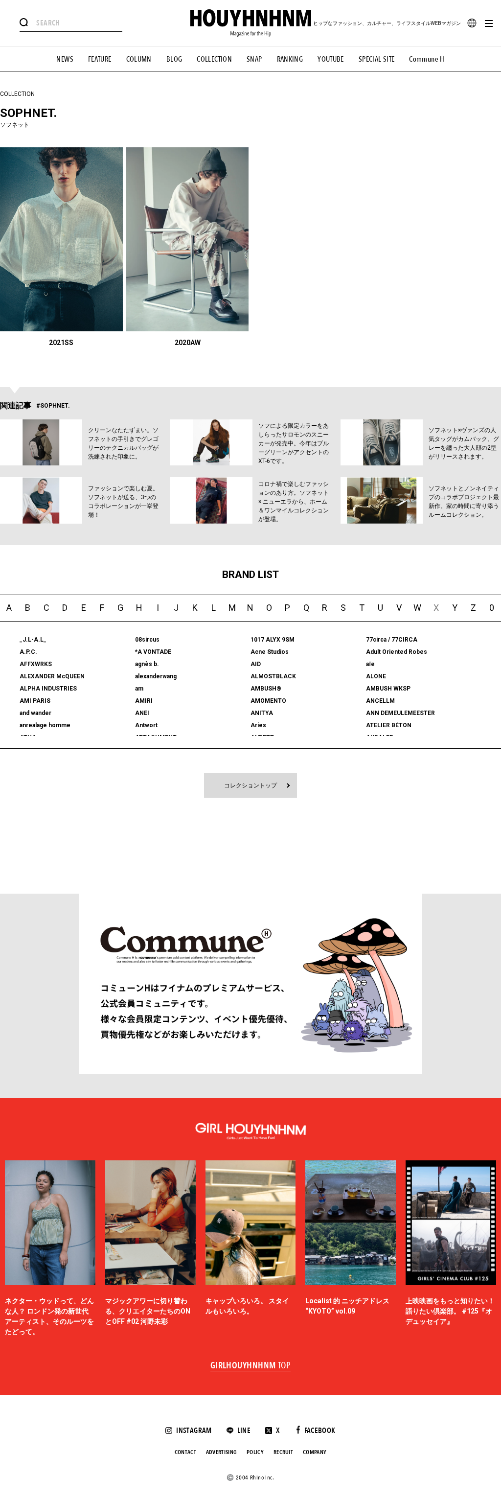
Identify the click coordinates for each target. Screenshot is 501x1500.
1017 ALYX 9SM (272, 639)
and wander (35, 713)
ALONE (376, 676)
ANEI (142, 713)
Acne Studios (269, 651)
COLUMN (139, 59)
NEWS (64, 59)
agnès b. (147, 664)
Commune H (426, 59)
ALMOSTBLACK (273, 676)
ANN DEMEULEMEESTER (400, 713)
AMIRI (144, 700)
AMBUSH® (265, 688)
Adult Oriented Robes (396, 651)
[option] (50, 1248)
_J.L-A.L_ (33, 639)
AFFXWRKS (36, 664)
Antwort (146, 725)
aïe (370, 664)
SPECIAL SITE (377, 59)
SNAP (254, 59)
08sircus (147, 639)
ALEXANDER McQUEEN (52, 676)
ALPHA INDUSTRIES (48, 688)
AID (255, 664)
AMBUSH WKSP (388, 688)
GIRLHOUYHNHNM (250, 1366)
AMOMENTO (268, 700)
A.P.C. (28, 651)
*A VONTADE (153, 651)
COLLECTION (214, 59)
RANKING (290, 59)
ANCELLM (380, 700)
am (139, 688)
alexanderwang (156, 676)
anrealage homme (45, 725)
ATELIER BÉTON (388, 725)
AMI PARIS (35, 700)
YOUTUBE (331, 59)
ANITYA (261, 713)
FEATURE (100, 59)
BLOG (174, 59)
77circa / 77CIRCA (391, 639)
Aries (258, 725)
